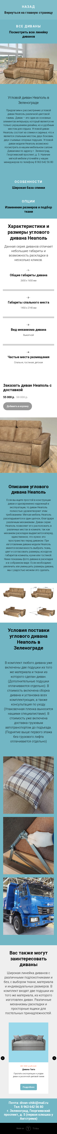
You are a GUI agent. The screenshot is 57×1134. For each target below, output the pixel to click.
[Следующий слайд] (54, 1058)
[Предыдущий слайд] (3, 1058)
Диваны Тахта (28, 1069)
